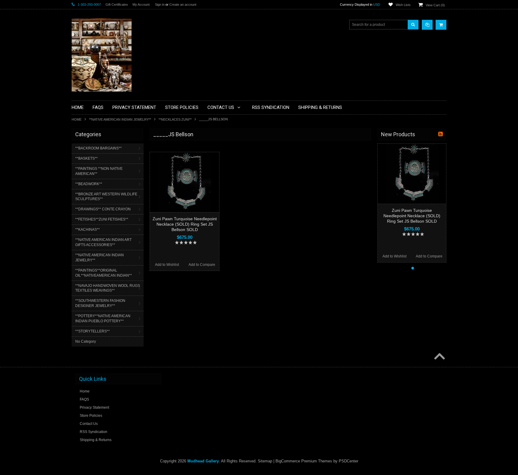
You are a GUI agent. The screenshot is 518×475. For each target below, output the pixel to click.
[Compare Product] (427, 25)
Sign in (160, 4)
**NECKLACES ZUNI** (175, 119)
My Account (141, 4)
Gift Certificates (117, 4)
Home (77, 119)
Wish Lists (403, 5)
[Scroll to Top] (439, 357)
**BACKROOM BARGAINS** (98, 148)
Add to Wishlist (167, 265)
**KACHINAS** (87, 229)
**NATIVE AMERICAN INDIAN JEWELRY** (120, 119)
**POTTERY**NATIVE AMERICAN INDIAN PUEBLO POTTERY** (102, 318)
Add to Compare (202, 265)
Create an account (182, 4)
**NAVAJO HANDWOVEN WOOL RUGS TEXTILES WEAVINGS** (107, 288)
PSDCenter (348, 461)
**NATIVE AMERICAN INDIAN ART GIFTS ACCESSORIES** (103, 242)
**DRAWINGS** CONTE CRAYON (103, 209)
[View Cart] (441, 25)
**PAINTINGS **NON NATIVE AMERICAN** (99, 171)
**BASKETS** (86, 158)
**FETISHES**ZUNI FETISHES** (101, 219)
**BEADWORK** (88, 184)
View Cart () (435, 5)
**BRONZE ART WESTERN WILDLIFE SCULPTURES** (106, 196)
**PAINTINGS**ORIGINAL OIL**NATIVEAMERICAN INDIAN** (103, 273)
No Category (85, 341)
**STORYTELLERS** (92, 331)
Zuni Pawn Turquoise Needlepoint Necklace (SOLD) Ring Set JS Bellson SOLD (185, 224)
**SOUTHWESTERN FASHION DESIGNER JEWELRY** (100, 303)
